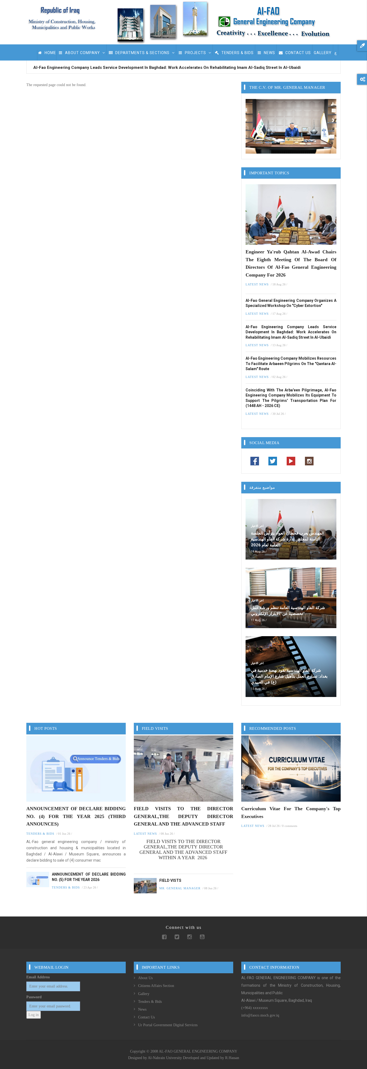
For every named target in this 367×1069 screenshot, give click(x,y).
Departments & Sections (142, 53)
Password (34, 997)
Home (50, 53)
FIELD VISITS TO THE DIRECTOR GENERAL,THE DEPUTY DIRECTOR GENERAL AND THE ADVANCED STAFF (183, 816)
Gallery (143, 994)
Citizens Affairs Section (156, 986)
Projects (195, 53)
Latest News (257, 284)
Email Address (38, 977)
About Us (145, 978)
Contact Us (297, 53)
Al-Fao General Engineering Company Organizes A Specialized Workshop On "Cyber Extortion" (291, 303)
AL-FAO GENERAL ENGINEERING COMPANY (198, 1051)
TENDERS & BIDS (237, 53)
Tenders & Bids (150, 1002)
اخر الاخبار (257, 526)
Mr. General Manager (179, 888)
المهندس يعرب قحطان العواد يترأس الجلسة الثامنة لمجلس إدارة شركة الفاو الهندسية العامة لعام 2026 (287, 539)
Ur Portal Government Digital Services (167, 1025)
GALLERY (323, 53)
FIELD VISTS (170, 880)
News (269, 53)
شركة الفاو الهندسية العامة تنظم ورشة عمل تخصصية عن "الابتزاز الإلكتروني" (288, 610)
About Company (82, 53)
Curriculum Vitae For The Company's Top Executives (291, 812)
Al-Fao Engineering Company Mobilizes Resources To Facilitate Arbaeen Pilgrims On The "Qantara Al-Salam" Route (291, 363)
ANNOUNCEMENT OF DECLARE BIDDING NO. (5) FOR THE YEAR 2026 (89, 877)
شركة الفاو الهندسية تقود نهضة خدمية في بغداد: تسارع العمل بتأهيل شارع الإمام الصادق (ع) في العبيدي (289, 676)
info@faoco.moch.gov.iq (260, 1015)
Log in (33, 1015)
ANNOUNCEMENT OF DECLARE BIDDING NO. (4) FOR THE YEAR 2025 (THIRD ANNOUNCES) (76, 816)
